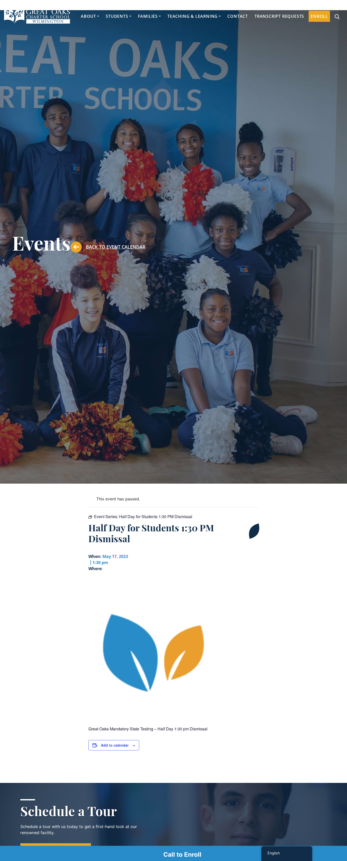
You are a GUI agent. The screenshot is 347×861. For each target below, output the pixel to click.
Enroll (319, 16)
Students (117, 16)
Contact (237, 16)
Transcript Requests (279, 16)
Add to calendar (115, 745)
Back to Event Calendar (116, 247)
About (88, 16)
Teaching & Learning (192, 16)
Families (148, 16)
